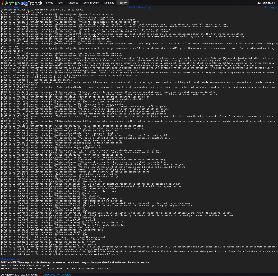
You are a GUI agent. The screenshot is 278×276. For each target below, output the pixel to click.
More (121, 2)
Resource (73, 2)
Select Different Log (139, 7)
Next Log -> (271, 7)
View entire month (11, 259)
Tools (60, 2)
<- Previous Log (9, 7)
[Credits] (66, 274)
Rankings (109, 2)
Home (49, 2)
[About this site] (51, 274)
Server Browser (91, 2)
